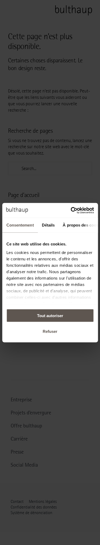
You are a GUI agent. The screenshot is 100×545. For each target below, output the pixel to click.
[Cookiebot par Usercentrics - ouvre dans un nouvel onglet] (71, 210)
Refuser (50, 331)
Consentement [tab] (20, 225)
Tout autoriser (50, 315)
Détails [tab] (48, 225)
